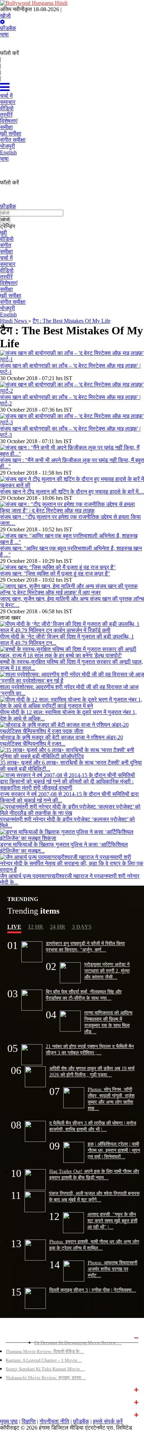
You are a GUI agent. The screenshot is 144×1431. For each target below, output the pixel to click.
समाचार (7, 264)
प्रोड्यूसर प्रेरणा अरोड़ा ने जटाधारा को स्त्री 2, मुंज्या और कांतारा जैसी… (107, 971)
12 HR (35, 927)
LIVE (14, 927)
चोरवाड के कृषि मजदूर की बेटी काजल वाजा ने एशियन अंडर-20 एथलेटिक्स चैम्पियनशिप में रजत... (61, 740)
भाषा (4, 34)
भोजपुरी (7, 308)
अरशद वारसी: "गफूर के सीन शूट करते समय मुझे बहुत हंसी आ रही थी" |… (112, 1221)
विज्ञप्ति (29, 1421)
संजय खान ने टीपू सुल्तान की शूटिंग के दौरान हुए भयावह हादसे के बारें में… (72, 492)
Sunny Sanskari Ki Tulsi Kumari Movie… (45, 1368)
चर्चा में (6, 258)
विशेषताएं (8, 283)
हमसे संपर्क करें (108, 1421)
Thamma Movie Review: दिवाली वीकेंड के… (45, 1351)
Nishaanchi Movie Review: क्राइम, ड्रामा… (46, 1377)
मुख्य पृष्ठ (9, 1421)
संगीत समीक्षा (13, 302)
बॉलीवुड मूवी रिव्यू (20, 1337)
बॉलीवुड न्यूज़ (17, 1389)
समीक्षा (6, 251)
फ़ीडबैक (8, 28)
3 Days (82, 927)
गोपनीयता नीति (54, 1421)
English (8, 314)
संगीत (5, 245)
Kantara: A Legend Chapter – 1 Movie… (44, 1360)
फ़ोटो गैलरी (15, 1414)
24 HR (57, 927)
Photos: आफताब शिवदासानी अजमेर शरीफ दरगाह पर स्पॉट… (112, 1269)
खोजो (5, 16)
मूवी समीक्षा (10, 296)
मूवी (3, 233)
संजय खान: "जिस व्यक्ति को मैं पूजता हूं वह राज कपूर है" (55, 574)
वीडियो (7, 239)
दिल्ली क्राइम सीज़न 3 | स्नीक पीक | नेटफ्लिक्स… (92, 1290)
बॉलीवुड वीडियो (18, 1401)
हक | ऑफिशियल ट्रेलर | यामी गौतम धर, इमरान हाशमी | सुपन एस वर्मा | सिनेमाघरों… (114, 1150)
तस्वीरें (6, 277)
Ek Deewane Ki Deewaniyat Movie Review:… (78, 1342)
